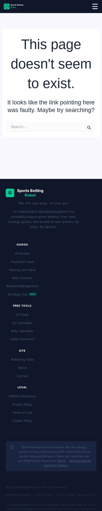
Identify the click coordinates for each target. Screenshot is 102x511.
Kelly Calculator (22, 331)
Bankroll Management (22, 286)
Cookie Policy (22, 421)
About (22, 367)
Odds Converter (22, 339)
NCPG (61, 460)
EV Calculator (22, 323)
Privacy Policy (22, 404)
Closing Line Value (22, 270)
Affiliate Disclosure (22, 396)
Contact (22, 376)
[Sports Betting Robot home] (22, 6)
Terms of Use (22, 412)
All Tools (22, 314)
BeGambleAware (80, 460)
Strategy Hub (22, 294)
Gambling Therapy (56, 465)
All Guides (22, 253)
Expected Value (22, 262)
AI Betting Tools (22, 359)
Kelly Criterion (22, 278)
